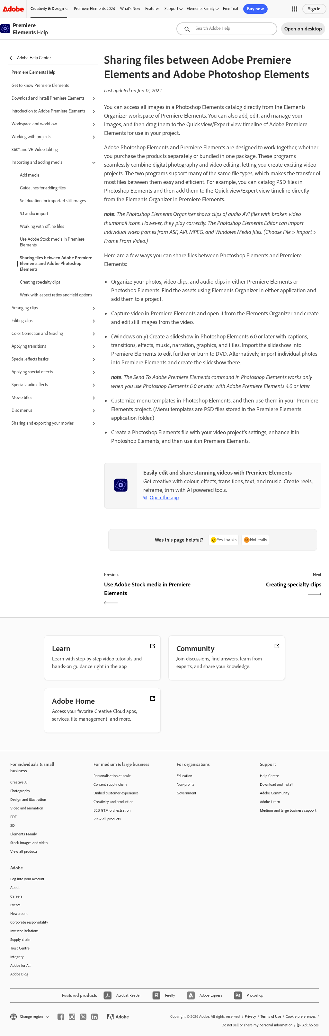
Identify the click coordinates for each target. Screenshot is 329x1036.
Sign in (314, 9)
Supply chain (20, 939)
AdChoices (310, 1025)
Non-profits (185, 784)
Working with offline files (42, 226)
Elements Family (201, 8)
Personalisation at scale (112, 776)
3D (12, 825)
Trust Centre (20, 948)
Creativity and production (113, 802)
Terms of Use (271, 1016)
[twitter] (83, 1017)
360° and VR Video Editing (35, 149)
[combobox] (226, 28)
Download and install (276, 784)
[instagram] (72, 1017)
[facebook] (61, 1017)
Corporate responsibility (29, 922)
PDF (13, 817)
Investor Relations (24, 931)
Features (152, 8)
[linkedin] (94, 1017)
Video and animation (26, 808)
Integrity (17, 957)
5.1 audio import (34, 213)
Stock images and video (29, 843)
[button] (294, 9)
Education (184, 776)
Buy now (255, 9)
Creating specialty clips (40, 282)
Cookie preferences (301, 1016)
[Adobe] (13, 9)
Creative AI (19, 782)
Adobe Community (274, 793)
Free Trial (230, 8)
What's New (130, 8)
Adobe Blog (19, 974)
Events (15, 905)
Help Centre (269, 776)
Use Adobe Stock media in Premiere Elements (52, 242)
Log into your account (27, 879)
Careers (16, 896)
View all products (24, 851)
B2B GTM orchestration (111, 810)
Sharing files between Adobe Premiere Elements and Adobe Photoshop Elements (56, 263)
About (15, 887)
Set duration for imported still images (53, 200)
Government (186, 793)
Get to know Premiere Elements (40, 85)
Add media (30, 175)
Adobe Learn (270, 802)
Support (171, 8)
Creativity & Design (47, 8)
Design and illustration (28, 799)
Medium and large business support (288, 810)
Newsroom (19, 913)
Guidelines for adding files (43, 188)
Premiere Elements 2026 (94, 8)
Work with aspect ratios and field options (56, 295)
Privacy (250, 1016)
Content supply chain (110, 784)
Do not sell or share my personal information (257, 1025)
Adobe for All (20, 965)
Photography (20, 791)
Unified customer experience (115, 793)
